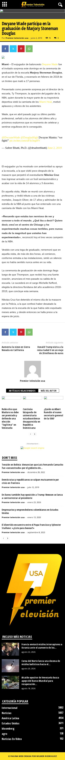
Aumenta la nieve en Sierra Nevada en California (16, 348)
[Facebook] (5, 48)
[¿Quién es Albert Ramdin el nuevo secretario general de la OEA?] (53, 401)
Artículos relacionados (22, 390)
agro (4, 734)
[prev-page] (30, 434)
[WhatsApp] (29, 48)
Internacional (9, 708)
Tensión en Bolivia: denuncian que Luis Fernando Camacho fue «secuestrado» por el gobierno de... (32, 466)
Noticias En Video (12, 739)
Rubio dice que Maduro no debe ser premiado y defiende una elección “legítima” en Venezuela (10, 418)
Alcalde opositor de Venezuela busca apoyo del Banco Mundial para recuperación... (40, 681)
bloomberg (8, 728)
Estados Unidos (10, 723)
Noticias (6, 713)
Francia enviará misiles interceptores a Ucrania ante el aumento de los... (41, 646)
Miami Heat (45, 101)
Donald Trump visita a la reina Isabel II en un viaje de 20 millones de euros (50, 350)
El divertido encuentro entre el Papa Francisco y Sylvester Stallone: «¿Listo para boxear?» (31, 526)
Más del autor (49, 390)
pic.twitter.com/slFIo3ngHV (25, 140)
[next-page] (34, 434)
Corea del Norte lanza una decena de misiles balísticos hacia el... (40, 662)
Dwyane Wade (50, 64)
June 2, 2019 (55, 147)
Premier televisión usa (17, 38)
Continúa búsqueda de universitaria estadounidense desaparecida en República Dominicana (31, 418)
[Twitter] (13, 48)
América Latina (10, 718)
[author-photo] (32, 369)
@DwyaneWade (11, 137)
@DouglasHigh (29, 137)
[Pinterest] (21, 48)
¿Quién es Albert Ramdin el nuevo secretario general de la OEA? (53, 413)
